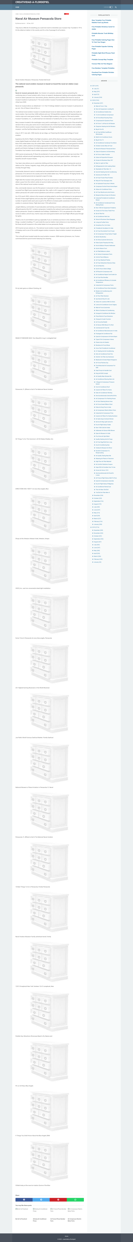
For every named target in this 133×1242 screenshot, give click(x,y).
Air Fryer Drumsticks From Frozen (105, 231)
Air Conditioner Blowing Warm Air (105, 379)
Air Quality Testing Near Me (103, 455)
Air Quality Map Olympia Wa (103, 376)
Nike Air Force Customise (103, 307)
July (96, 88)
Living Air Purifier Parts (102, 222)
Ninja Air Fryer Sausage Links (104, 180)
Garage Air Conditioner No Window (105, 313)
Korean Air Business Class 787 (104, 160)
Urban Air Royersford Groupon (104, 157)
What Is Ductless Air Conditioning (105, 310)
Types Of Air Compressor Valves (105, 339)
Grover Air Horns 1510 (102, 470)
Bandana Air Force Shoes (103, 345)
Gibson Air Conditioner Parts (104, 189)
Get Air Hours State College (103, 268)
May (97, 91)
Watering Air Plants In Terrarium (105, 458)
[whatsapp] (75, 1200)
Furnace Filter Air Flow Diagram (102, 64)
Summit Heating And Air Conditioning (106, 172)
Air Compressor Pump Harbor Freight (106, 234)
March (97, 518)
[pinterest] (58, 1200)
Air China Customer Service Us (104, 239)
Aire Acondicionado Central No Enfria (106, 395)
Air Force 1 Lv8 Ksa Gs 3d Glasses (105, 123)
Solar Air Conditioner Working (104, 392)
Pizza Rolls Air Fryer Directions (104, 316)
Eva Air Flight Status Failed (103, 424)
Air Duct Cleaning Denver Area (104, 401)
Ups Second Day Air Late (102, 299)
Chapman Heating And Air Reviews (105, 126)
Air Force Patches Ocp (102, 362)
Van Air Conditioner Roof (103, 387)
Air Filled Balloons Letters (103, 251)
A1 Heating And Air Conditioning (105, 351)
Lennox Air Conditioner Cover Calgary (106, 304)
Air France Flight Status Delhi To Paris (106, 478)
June (97, 510)
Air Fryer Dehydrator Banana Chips (105, 263)
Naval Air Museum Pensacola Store (105, 148)
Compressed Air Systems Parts (104, 120)
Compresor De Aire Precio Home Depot (106, 186)
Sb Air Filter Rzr (100, 213)
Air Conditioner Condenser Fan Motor (106, 143)
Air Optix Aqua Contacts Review (105, 419)
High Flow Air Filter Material (103, 461)
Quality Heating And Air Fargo (104, 439)
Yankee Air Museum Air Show (104, 448)
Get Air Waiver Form (101, 248)
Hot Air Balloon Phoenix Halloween (105, 245)
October (98, 498)
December (98, 103)
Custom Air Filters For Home (104, 390)
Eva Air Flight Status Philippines (104, 483)
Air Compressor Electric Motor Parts (106, 410)
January (98, 97)
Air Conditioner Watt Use (102, 216)
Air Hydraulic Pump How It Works (105, 183)
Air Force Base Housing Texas (104, 117)
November (98, 495)
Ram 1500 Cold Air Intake (103, 427)
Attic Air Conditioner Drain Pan (104, 354)
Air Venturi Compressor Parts (104, 254)
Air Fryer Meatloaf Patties (103, 260)
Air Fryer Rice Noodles (102, 277)
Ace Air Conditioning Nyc (103, 445)
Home (17, 7)
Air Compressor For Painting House (106, 398)
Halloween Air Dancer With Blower (105, 430)
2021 (95, 85)
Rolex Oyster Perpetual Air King (104, 242)
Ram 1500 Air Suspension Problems (106, 207)
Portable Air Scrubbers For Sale (104, 228)
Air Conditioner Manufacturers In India (106, 330)
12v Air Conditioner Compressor (105, 115)
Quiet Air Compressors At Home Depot (106, 336)
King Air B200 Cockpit (102, 373)
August (97, 504)
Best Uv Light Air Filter (102, 163)
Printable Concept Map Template (102, 59)
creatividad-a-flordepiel (32, 2)
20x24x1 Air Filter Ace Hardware (105, 357)
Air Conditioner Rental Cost (103, 486)
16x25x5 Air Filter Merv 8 (103, 492)
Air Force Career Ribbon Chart (104, 404)
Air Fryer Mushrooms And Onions (105, 192)
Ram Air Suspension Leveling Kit (105, 109)
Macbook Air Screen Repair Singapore (106, 359)
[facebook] (24, 1200)
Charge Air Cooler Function (103, 319)
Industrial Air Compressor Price (104, 413)
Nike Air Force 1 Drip (101, 106)
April (96, 94)
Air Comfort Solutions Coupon (104, 464)
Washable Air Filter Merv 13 (103, 169)
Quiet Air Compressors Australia (105, 481)
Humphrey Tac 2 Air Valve (103, 225)
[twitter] (41, 1200)
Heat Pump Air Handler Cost (104, 370)
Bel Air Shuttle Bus (101, 237)
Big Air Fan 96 (100, 129)
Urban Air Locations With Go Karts (105, 301)
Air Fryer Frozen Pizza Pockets (104, 177)
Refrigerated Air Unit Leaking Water (105, 166)
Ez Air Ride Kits (100, 266)
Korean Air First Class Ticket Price (105, 210)
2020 (95, 100)
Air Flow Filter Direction (102, 296)
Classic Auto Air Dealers (102, 342)
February (98, 521)
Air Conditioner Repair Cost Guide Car (106, 274)
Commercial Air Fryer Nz (102, 328)
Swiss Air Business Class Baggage (105, 219)
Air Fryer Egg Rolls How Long (104, 442)
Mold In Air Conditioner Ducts (104, 137)
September (98, 501)
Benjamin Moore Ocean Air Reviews (106, 195)
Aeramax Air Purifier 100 (102, 175)
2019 (95, 527)
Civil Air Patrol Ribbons (102, 257)
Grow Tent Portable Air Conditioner (105, 348)
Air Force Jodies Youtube (103, 154)
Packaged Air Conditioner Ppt (104, 333)
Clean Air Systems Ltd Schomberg (105, 151)
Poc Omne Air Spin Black (102, 436)
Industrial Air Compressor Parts (104, 285)
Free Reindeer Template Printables (103, 68)
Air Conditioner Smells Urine (103, 112)
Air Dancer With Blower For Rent (105, 325)
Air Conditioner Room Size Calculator (106, 288)
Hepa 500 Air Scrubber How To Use (105, 467)
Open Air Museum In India (103, 433)
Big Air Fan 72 (100, 140)
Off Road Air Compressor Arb (104, 271)
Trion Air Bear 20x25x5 (102, 489)
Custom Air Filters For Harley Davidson (106, 416)
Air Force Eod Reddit (101, 322)
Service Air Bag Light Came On (104, 421)
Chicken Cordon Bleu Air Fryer (104, 145)
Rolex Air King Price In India (103, 407)
